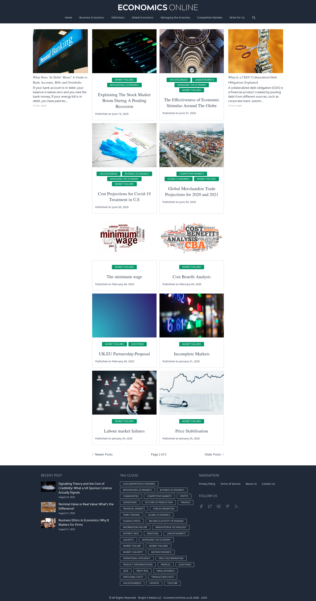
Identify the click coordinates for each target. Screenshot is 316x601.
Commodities (131, 496)
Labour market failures (124, 431)
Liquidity (128, 539)
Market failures (124, 79)
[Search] (254, 17)
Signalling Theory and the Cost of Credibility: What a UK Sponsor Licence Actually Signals (85, 488)
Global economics (179, 178)
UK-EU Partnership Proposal (124, 354)
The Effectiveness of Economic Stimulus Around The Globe (191, 102)
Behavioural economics (124, 84)
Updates (154, 583)
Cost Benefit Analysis (192, 276)
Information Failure (135, 527)
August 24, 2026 (67, 497)
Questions (137, 344)
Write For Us (237, 17)
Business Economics (91, 17)
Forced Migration (163, 508)
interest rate (131, 533)
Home (68, 17)
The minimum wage (124, 276)
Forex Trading (131, 514)
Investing (153, 533)
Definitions (118, 17)
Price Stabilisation (191, 431)
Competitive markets (191, 173)
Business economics (137, 173)
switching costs (133, 577)
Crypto (184, 496)
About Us (251, 483)
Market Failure (132, 545)
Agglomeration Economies (139, 483)
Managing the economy (191, 84)
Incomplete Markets (192, 354)
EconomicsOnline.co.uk (178, 597)
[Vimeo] (227, 506)
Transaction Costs (162, 577)
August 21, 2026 (67, 513)
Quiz (125, 570)
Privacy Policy (207, 483)
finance (185, 502)
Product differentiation (138, 564)
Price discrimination (171, 558)
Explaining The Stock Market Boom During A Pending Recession (124, 100)
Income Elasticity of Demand (166, 521)
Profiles (165, 564)
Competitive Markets (209, 17)
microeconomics (161, 552)
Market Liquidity (133, 552)
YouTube (172, 583)
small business (166, 570)
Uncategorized (179, 79)
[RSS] (236, 506)
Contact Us (268, 483)
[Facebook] (201, 506)
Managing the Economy (175, 17)
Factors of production (159, 502)
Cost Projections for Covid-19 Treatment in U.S (124, 196)
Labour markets (204, 79)
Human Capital (132, 521)
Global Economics (142, 17)
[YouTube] (218, 506)
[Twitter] (210, 506)
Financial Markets (134, 508)
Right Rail (142, 570)
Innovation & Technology (170, 527)
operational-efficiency (137, 558)
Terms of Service (230, 483)
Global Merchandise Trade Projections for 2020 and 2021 (191, 191)
